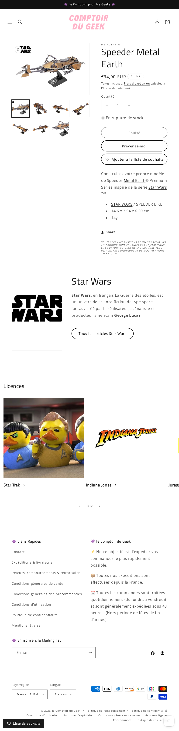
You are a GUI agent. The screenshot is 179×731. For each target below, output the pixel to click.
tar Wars (159, 187)
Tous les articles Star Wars (103, 333)
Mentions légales (26, 625)
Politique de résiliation (151, 720)
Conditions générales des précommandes (47, 594)
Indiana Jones (99, 485)
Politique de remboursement (105, 710)
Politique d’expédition (78, 715)
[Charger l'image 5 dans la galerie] (20, 128)
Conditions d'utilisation (31, 604)
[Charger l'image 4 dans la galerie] (81, 108)
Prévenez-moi (134, 146)
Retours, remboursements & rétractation (46, 573)
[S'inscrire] (90, 652)
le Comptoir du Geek (66, 710)
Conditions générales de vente (37, 583)
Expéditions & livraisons (32, 562)
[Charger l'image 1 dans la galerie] (20, 108)
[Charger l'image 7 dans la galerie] (60, 128)
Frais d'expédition (137, 83)
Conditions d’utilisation (43, 715)
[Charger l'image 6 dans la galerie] (40, 128)
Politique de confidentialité (35, 615)
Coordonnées (122, 720)
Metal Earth (135, 180)
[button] (10, 22)
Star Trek (11, 485)
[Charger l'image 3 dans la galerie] (60, 108)
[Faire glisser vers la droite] (100, 506)
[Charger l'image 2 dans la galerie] (40, 108)
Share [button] (111, 232)
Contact (18, 552)
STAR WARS (121, 204)
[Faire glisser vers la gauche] (79, 506)
